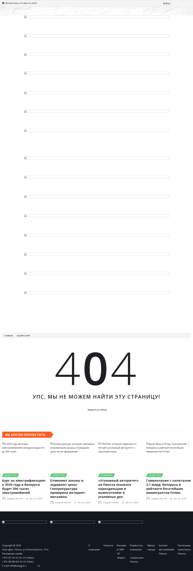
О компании (12, 318)
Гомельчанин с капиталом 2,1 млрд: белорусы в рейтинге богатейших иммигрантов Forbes (168, 486)
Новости (26, 318)
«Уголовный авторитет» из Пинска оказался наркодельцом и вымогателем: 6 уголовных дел (118, 488)
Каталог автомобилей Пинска (154, 318)
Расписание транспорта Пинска (23, 324)
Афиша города (128, 318)
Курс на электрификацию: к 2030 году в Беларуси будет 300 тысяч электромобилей (24, 486)
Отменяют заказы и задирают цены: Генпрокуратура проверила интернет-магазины (68, 488)
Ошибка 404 (23, 335)
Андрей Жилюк (15, 498)
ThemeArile (47, 565)
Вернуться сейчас (97, 409)
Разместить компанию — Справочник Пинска (92, 318)
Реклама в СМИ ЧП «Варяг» (48, 318)
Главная (8, 335)
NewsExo (32, 565)
